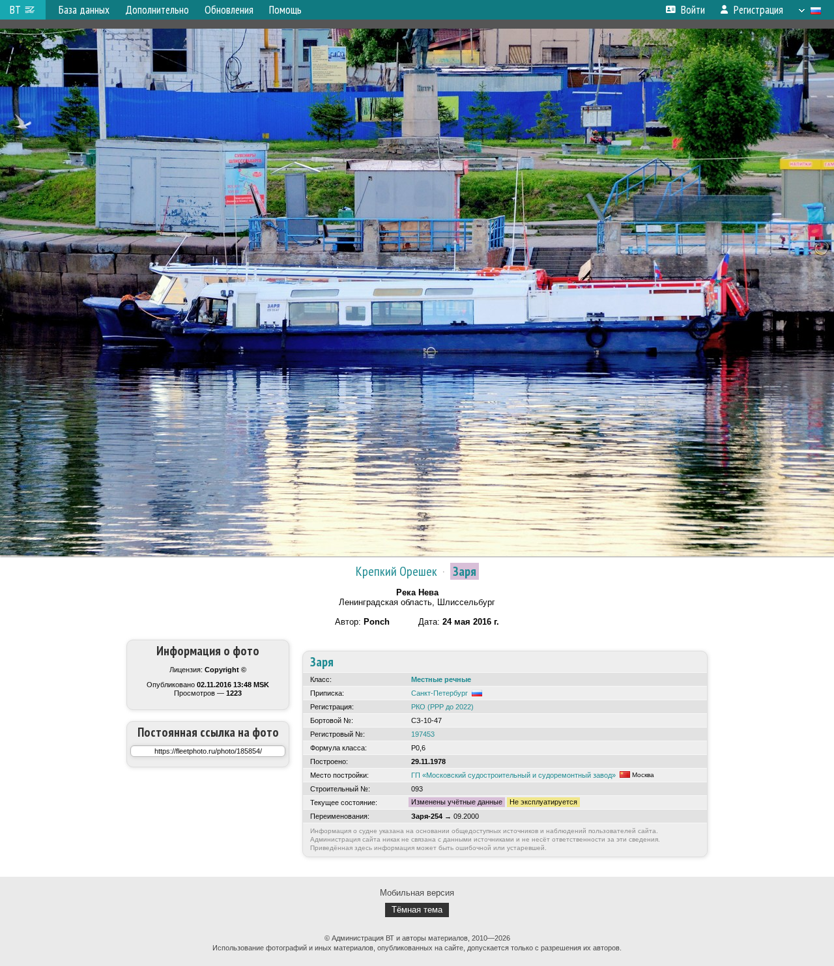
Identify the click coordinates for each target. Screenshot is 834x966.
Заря (464, 571)
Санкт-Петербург (439, 693)
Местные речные (441, 679)
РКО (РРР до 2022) (442, 707)
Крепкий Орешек (396, 571)
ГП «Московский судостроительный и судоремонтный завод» (513, 775)
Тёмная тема (417, 910)
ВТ (15, 10)
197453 (423, 734)
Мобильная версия (417, 893)
